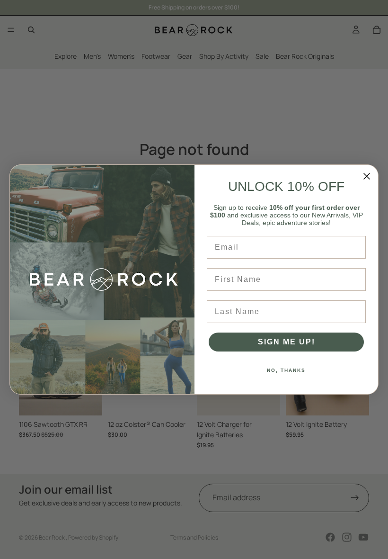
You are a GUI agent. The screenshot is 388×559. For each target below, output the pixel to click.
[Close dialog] (367, 176)
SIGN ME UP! (286, 342)
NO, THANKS (286, 370)
